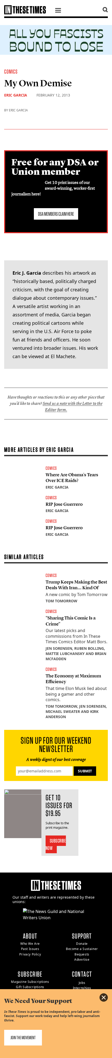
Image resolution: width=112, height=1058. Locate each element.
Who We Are (30, 943)
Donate (82, 943)
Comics (11, 71)
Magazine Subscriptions (30, 981)
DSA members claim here (56, 214)
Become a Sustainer (82, 949)
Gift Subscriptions (30, 987)
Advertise (81, 959)
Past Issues (30, 949)
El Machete (63, 356)
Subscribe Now (56, 844)
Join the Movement (23, 1037)
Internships (82, 988)
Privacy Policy (30, 954)
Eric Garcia (15, 95)
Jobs (82, 983)
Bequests (81, 954)
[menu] (58, 11)
